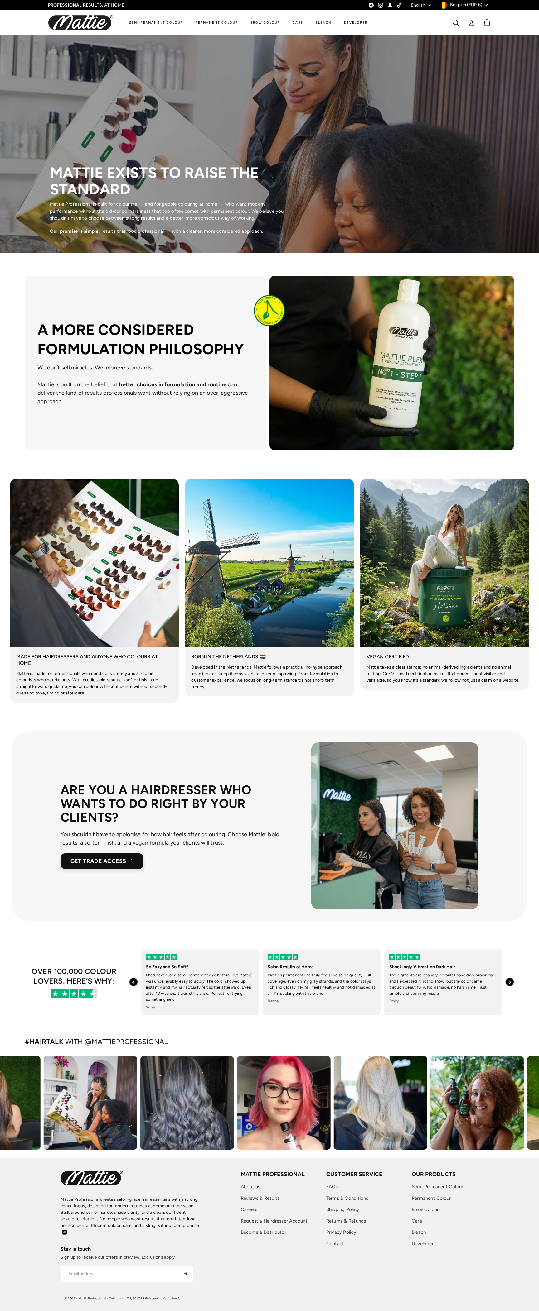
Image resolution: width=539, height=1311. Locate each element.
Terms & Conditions (347, 1198)
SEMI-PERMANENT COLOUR (156, 23)
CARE (298, 23)
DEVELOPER (355, 23)
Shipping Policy (342, 1209)
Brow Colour (425, 1209)
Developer (423, 1244)
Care (417, 1221)
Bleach (419, 1232)
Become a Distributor (263, 1232)
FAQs (332, 1186)
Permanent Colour (431, 1198)
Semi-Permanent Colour (437, 1186)
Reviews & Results (260, 1198)
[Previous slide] (133, 982)
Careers (249, 1209)
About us (250, 1186)
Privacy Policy (341, 1232)
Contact (335, 1244)
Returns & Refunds (346, 1221)
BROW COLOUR (265, 23)
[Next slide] (509, 982)
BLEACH (324, 23)
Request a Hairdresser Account (274, 1221)
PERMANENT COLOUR (217, 23)
